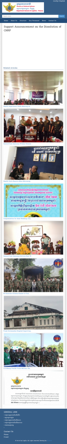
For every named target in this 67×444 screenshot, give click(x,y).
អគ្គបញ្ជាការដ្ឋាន (9, 418)
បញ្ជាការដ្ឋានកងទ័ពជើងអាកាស (13, 423)
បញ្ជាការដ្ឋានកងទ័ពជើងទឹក (12, 415)
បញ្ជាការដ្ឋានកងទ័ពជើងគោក (13, 420)
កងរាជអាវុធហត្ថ (9, 425)
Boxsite (49, 441)
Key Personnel (34, 21)
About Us (14, 21)
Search (61, 16)
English (62, 1)
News (44, 21)
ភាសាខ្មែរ (56, 1)
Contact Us (52, 21)
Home (6, 21)
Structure (23, 21)
